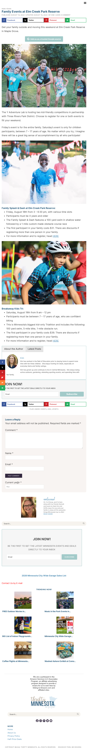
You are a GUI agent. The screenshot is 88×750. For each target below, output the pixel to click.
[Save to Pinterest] (2, 372)
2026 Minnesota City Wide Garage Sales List (44, 575)
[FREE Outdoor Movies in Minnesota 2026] (22, 601)
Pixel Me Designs (74, 747)
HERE (56, 236)
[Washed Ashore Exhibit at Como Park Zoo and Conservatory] (65, 651)
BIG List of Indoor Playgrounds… (17, 636)
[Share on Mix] (2, 382)
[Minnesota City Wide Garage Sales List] (65, 626)
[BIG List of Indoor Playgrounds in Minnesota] (22, 626)
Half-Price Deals (15, 739)
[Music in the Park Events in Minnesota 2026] (65, 601)
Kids (49, 409)
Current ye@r (13, 482)
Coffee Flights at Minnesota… (15, 661)
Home (4, 9)
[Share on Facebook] (2, 362)
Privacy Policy (14, 736)
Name (9, 453)
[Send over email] (2, 387)
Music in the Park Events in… (58, 611)
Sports (55, 409)
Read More (48, 514)
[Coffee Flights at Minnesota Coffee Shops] (22, 651)
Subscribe (71, 394)
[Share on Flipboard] (2, 377)
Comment (11, 430)
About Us (12, 733)
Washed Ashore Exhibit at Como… (60, 661)
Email (9, 464)
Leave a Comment (63, 15)
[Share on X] (2, 367)
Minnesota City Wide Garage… (59, 636)
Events (44, 409)
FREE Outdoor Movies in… (14, 611)
